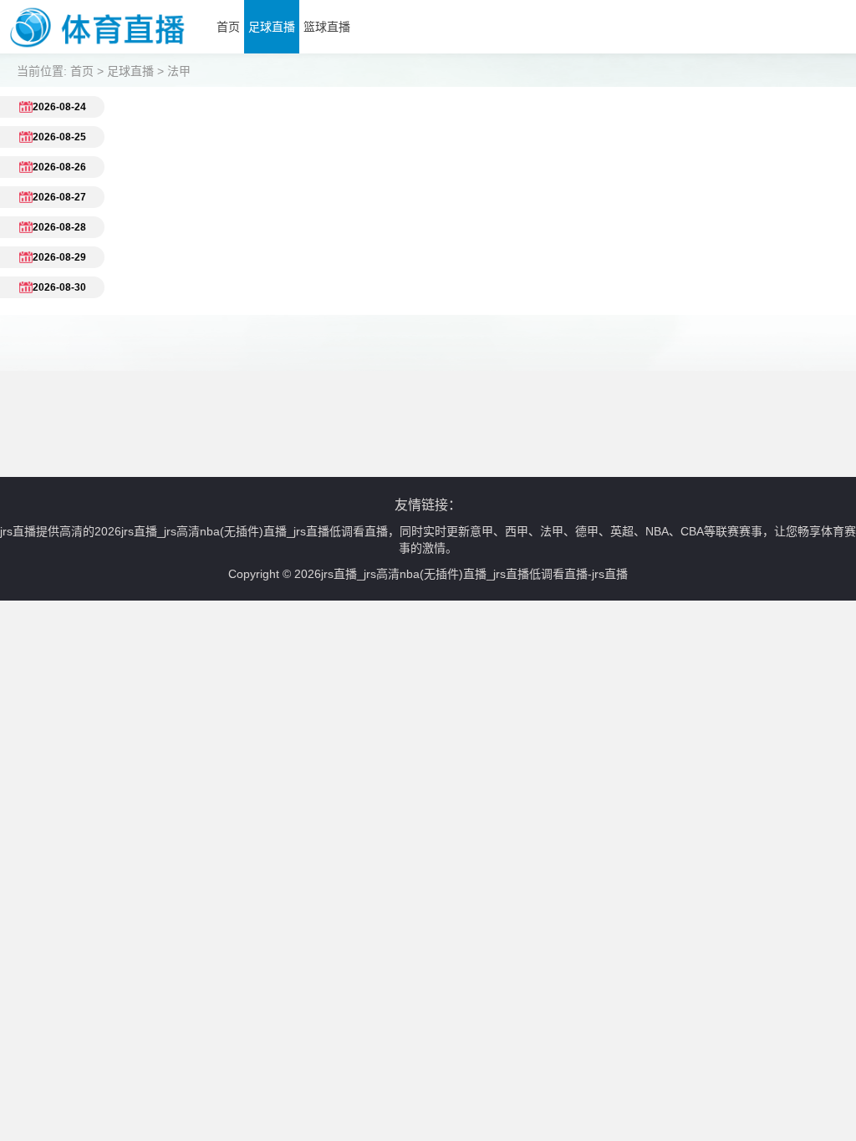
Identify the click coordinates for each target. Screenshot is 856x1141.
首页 (228, 26)
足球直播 (271, 26)
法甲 (179, 71)
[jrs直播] (98, 50)
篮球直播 (326, 26)
